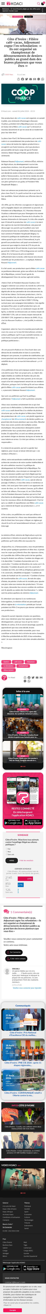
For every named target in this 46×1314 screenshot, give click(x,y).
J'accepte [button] (12, 1310)
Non (9, 852)
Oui (9, 849)
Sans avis (11, 854)
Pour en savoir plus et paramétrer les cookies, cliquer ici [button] (21, 1304)
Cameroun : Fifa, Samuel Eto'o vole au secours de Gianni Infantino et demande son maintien (21, 10)
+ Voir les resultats (26, 860)
